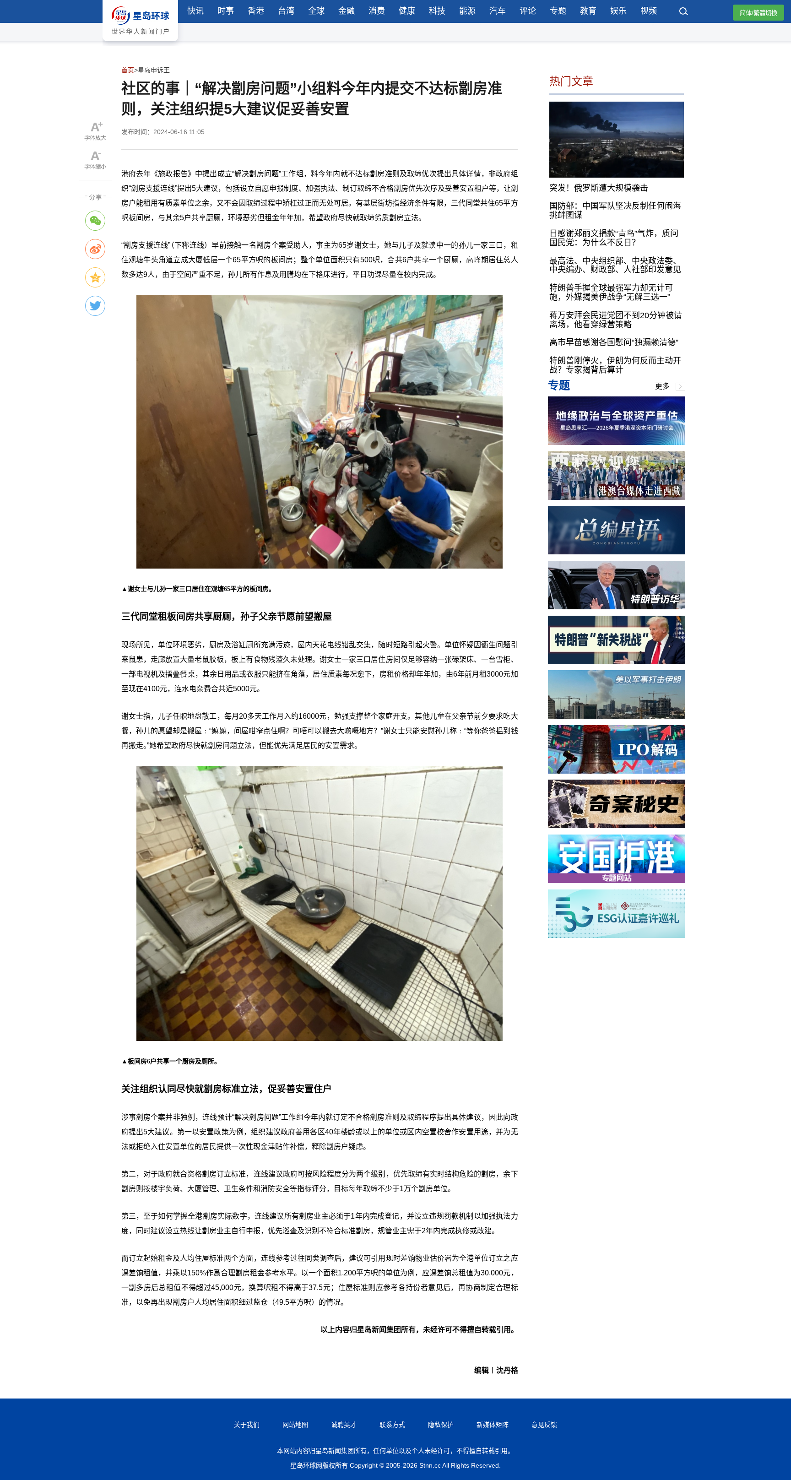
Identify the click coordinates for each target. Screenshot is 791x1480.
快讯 (195, 11)
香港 (256, 11)
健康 (407, 11)
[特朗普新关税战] (616, 662)
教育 (588, 11)
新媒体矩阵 (493, 1424)
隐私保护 (441, 1424)
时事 (225, 11)
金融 (346, 11)
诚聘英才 (344, 1424)
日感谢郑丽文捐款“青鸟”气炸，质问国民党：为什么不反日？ (613, 238)
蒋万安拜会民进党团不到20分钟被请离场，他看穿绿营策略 (615, 320)
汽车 (497, 11)
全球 (316, 11)
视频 (648, 11)
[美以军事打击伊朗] (616, 716)
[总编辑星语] (616, 552)
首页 (127, 70)
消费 (376, 11)
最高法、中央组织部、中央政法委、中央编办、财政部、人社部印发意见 (615, 265)
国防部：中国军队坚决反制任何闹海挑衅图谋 (615, 210)
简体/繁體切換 (758, 13)
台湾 (286, 11)
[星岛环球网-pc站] (140, 43)
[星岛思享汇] (616, 442)
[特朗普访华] (616, 607)
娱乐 (618, 11)
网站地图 (295, 1424)
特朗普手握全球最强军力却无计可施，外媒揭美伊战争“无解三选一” (611, 292)
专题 (558, 11)
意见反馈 (544, 1424)
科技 (437, 11)
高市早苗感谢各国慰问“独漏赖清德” (613, 342)
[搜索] (683, 12)
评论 (528, 11)
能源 (467, 11)
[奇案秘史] (616, 825)
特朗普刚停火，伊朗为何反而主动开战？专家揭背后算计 (615, 365)
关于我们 (247, 1424)
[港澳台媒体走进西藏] (616, 497)
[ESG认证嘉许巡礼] (616, 935)
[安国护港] (616, 880)
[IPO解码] (616, 771)
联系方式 (392, 1424)
